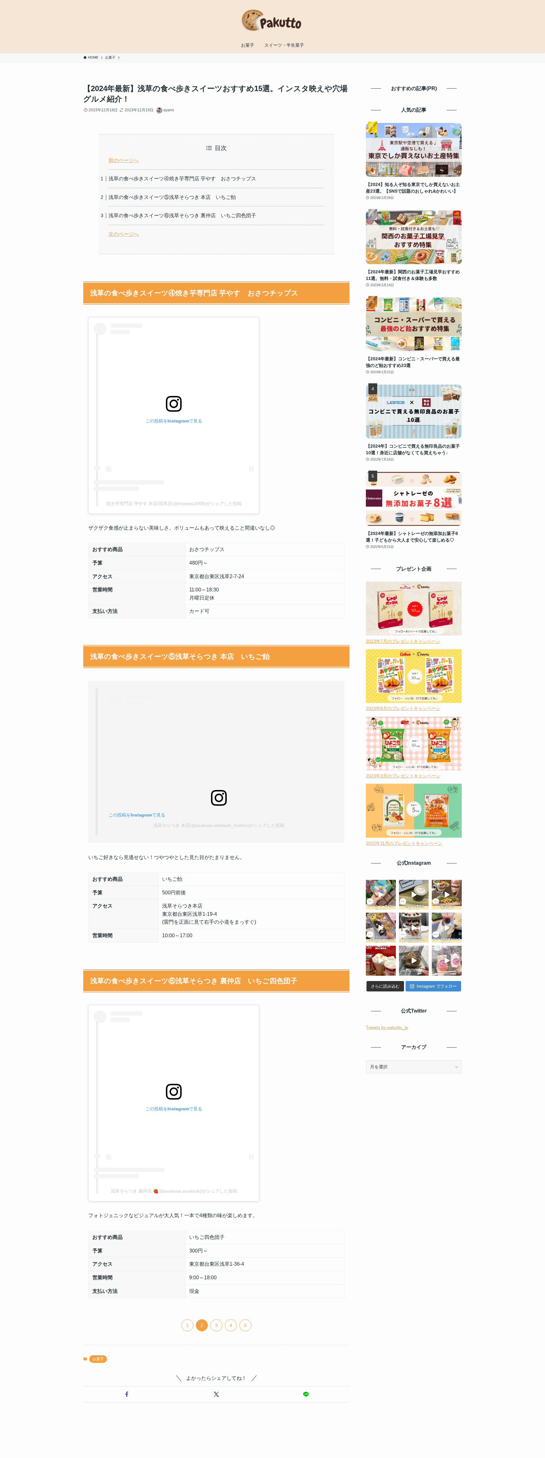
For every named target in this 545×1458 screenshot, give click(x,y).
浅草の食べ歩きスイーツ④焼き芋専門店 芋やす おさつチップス (182, 178)
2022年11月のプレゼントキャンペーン (404, 843)
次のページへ (123, 234)
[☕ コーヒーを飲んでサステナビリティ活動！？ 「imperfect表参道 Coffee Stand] (414, 895)
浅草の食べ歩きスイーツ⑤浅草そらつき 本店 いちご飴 (172, 197)
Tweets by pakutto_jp (387, 1027)
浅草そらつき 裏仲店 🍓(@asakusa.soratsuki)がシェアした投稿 (174, 1191)
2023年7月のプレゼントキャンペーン (403, 641)
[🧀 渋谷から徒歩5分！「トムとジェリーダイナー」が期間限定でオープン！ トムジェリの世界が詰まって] (447, 895)
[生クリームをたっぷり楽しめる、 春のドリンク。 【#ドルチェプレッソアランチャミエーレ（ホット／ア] (381, 961)
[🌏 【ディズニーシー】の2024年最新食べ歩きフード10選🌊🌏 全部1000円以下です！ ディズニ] (381, 895)
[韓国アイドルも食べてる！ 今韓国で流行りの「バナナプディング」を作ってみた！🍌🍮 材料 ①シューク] (414, 961)
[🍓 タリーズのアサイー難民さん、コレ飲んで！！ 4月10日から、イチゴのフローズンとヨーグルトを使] (447, 928)
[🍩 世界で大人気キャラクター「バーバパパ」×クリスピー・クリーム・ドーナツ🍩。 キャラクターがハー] (381, 928)
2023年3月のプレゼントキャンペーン (403, 775)
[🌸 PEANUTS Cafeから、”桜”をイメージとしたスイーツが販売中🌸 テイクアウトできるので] (447, 961)
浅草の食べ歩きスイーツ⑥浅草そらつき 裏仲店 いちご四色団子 (182, 215)
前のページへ (123, 160)
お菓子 (98, 1359)
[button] (126, 1394)
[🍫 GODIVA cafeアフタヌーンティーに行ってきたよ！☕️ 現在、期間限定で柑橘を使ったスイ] (414, 928)
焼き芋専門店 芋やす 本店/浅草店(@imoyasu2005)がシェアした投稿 (174, 503)
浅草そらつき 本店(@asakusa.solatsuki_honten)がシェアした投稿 (218, 825)
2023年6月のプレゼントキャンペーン (403, 708)
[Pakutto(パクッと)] (272, 20)
